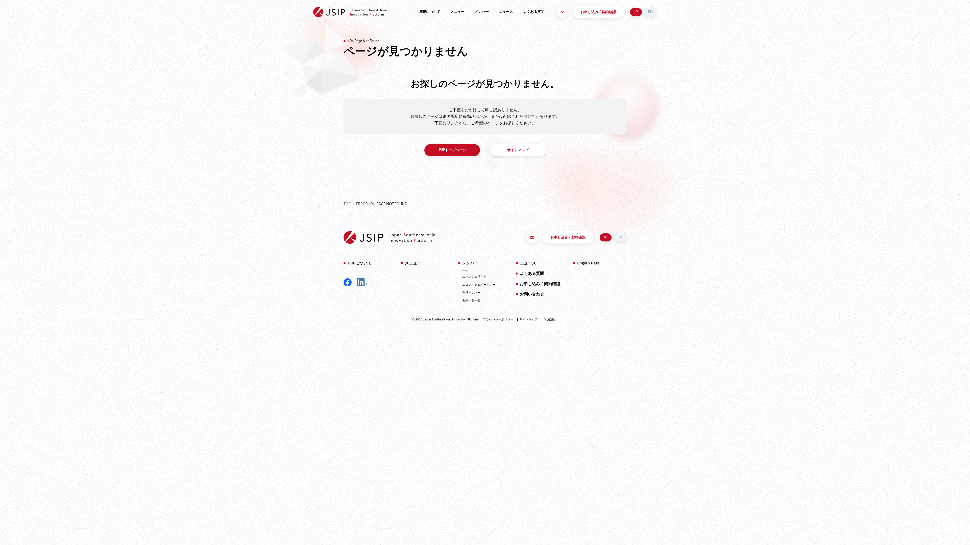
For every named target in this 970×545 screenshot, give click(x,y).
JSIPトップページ (452, 150)
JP (636, 12)
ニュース (506, 12)
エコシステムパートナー (479, 284)
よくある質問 (533, 12)
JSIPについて (429, 12)
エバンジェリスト (474, 276)
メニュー (457, 12)
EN (650, 12)
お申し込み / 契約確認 (598, 12)
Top (347, 204)
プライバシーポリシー (498, 319)
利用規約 (550, 319)
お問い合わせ (532, 294)
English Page (588, 263)
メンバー (482, 12)
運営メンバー (471, 292)
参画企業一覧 (471, 300)
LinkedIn (362, 282)
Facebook (348, 282)
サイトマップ (517, 150)
